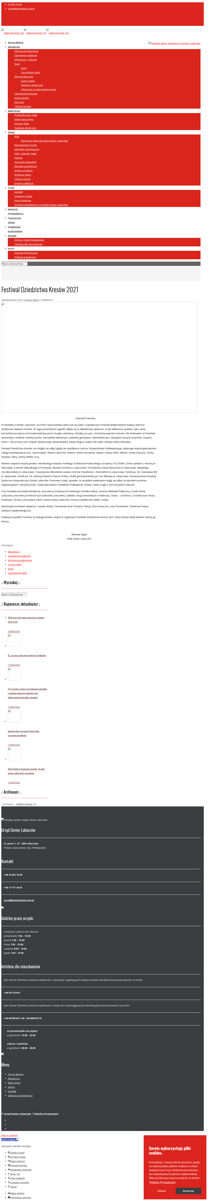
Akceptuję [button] (188, 1191)
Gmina (11, 1087)
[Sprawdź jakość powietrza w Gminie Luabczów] (174, 43)
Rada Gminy (14, 1082)
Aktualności (14, 551)
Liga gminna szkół (17, 573)
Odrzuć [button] (162, 1191)
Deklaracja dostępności (20, 1095)
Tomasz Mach (31, 300)
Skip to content (9, 1135)
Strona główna (15, 1074)
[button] (162, 1182)
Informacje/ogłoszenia (20, 560)
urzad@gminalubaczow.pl (21, 8)
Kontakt (12, 1091)
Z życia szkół (14, 564)
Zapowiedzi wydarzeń (19, 556)
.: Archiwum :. (8, 804)
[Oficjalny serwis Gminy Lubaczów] (35, 33)
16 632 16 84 (15, 4)
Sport (11, 568)
